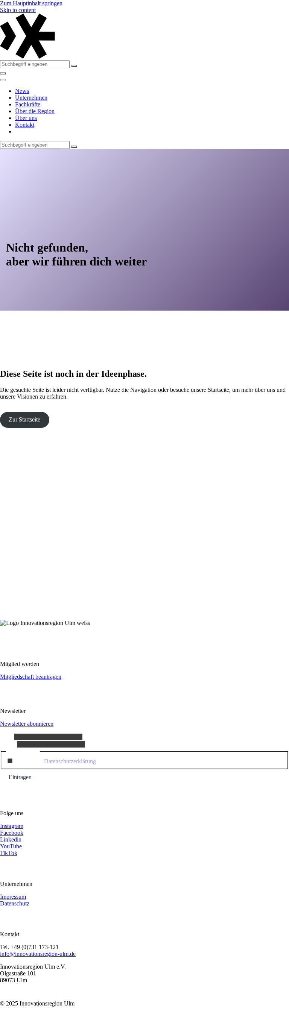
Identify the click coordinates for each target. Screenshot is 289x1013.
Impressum (13, 896)
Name (7, 736)
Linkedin (10, 839)
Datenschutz (14, 903)
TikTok (8, 853)
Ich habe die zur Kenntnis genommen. (85, 761)
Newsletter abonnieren (26, 723)
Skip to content (18, 10)
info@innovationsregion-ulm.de (38, 954)
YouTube (11, 846)
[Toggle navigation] (3, 80)
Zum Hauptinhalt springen (31, 3)
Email (8, 744)
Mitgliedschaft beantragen (30, 676)
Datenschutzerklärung (70, 761)
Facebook (11, 833)
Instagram (11, 826)
